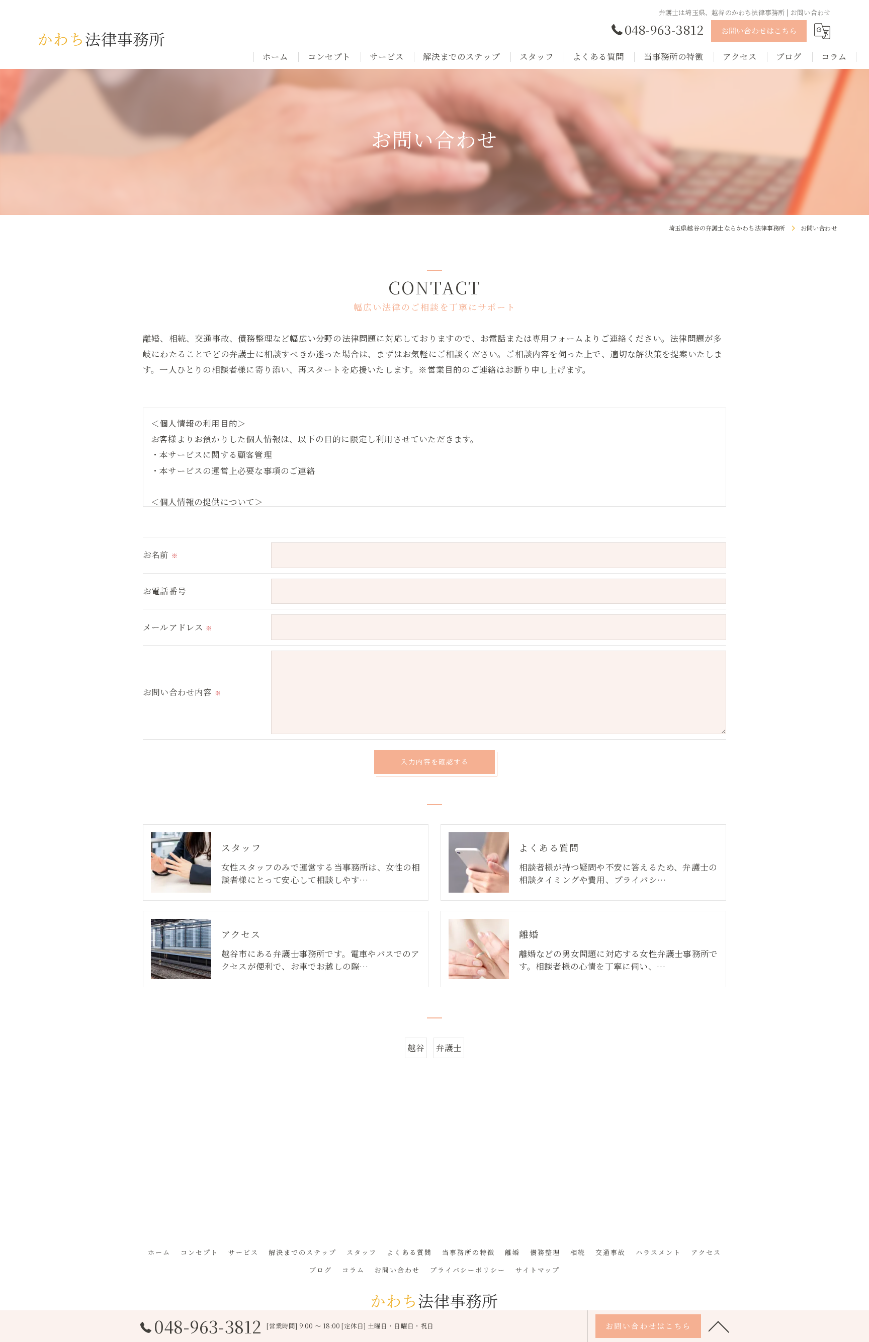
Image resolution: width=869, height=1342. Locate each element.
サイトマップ (537, 1270)
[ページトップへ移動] (719, 1326)
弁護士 (449, 1048)
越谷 (415, 1048)
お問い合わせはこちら (759, 30)
